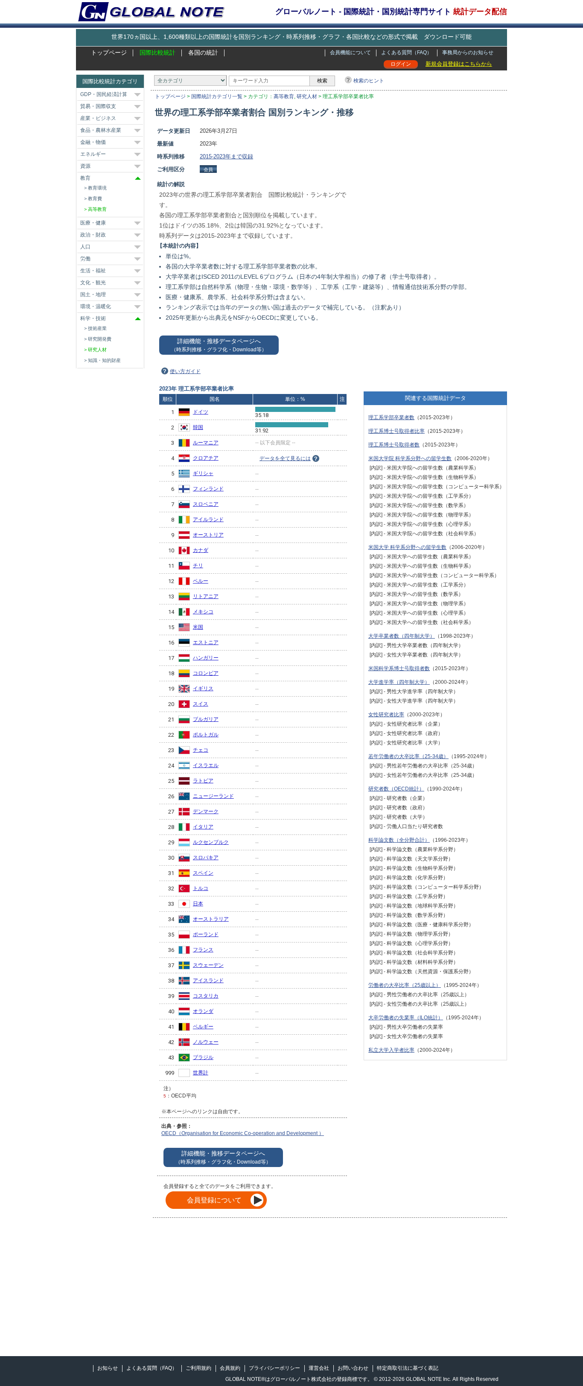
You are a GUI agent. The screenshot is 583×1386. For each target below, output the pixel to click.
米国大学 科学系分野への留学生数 (407, 547)
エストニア (206, 642)
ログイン (401, 64)
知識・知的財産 (104, 360)
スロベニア (206, 504)
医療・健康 (93, 223)
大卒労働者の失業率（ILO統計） (405, 1018)
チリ (198, 566)
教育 (85, 178)
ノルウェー (206, 1042)
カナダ (200, 550)
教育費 (95, 198)
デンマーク (206, 811)
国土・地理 (93, 295)
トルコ (200, 888)
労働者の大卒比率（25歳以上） (404, 985)
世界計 (200, 1073)
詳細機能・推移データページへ (219, 345)
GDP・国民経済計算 (103, 94)
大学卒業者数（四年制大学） (401, 636)
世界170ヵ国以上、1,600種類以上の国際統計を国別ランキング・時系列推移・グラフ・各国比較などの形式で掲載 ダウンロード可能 (291, 36)
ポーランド (206, 934)
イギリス (203, 689)
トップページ (109, 52)
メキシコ (203, 612)
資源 (85, 166)
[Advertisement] (435, 186)
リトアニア (206, 596)
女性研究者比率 (386, 715)
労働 (85, 259)
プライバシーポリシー (274, 1368)
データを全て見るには (285, 458)
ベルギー (203, 1027)
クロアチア (206, 458)
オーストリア (208, 535)
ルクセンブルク (211, 842)
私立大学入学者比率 (391, 1050)
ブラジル (203, 1057)
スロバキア (206, 858)
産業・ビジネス (98, 118)
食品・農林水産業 (100, 130)
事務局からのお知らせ (467, 52)
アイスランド (208, 980)
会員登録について (214, 1200)
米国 (198, 627)
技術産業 (97, 328)
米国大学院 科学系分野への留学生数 (410, 458)
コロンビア (206, 673)
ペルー (200, 581)
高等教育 (284, 96)
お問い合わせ (353, 1368)
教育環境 (97, 187)
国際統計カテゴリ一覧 (216, 96)
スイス (200, 704)
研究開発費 (99, 338)
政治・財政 (93, 235)
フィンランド (208, 489)
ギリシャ (203, 473)
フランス (203, 950)
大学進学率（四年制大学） (399, 682)
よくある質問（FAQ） (406, 52)
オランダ (203, 1011)
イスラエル (206, 765)
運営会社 (319, 1368)
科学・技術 (93, 318)
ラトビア (203, 781)
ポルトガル (206, 735)
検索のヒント (368, 81)
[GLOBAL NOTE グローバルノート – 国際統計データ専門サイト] (152, 20)
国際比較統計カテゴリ (110, 81)
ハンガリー (206, 658)
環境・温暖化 (95, 306)
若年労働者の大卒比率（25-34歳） (408, 756)
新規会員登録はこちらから (459, 64)
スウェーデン (208, 965)
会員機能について (350, 52)
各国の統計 (203, 52)
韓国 (198, 427)
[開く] (137, 94)
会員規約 (230, 1368)
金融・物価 (93, 142)
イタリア (203, 827)
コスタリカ (206, 996)
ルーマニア (206, 443)
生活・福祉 (93, 271)
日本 (198, 904)
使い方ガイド (185, 371)
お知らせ (107, 1368)
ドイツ (200, 412)
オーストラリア (211, 919)
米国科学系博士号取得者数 (399, 668)
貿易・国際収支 (98, 106)
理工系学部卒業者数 (391, 417)
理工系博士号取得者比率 (396, 431)
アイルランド (208, 519)
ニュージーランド (213, 796)
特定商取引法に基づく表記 (407, 1368)
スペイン (203, 873)
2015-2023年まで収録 (226, 156)
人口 (85, 247)
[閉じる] (138, 178)
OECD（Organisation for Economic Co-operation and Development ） (242, 1133)
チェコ (200, 750)
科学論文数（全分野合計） (399, 840)
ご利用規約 (198, 1368)
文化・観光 (93, 283)
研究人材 (307, 96)
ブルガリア (206, 719)
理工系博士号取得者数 (394, 445)
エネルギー (93, 154)
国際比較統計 (157, 52)
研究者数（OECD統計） (396, 789)
